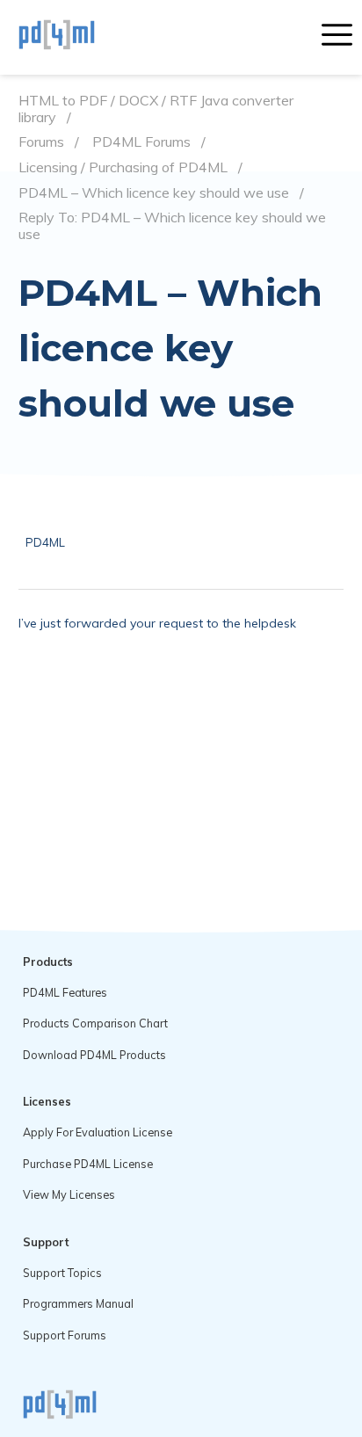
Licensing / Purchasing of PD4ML (123, 167)
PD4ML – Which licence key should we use (153, 193)
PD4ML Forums (141, 142)
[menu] (337, 36)
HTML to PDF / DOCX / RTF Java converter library (155, 108)
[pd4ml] (75, 37)
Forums (41, 142)
